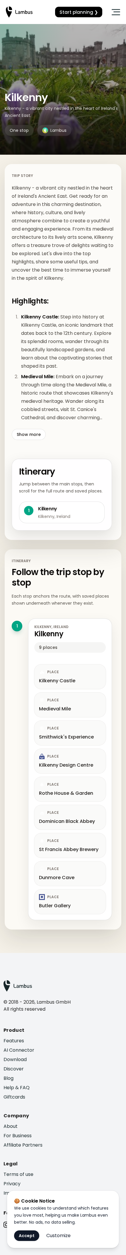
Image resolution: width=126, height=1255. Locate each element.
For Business (18, 1135)
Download (15, 1059)
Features (14, 1040)
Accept (27, 1236)
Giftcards (14, 1097)
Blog (8, 1078)
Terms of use (18, 1174)
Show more (29, 434)
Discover (14, 1068)
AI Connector (19, 1050)
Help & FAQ (17, 1087)
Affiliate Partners (23, 1145)
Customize (58, 1235)
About (11, 1126)
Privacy (12, 1183)
